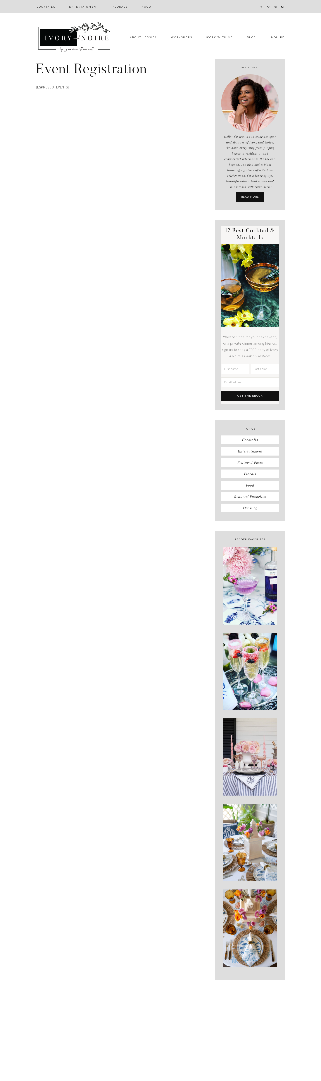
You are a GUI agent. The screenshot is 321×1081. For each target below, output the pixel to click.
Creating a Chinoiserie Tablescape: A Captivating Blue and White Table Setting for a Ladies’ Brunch (250, 947)
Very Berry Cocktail (250, 699)
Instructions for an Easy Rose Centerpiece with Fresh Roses (250, 780)
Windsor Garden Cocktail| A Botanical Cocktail (250, 609)
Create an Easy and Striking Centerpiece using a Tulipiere (250, 866)
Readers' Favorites (250, 496)
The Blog (250, 508)
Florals (250, 474)
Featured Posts (250, 462)
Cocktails (250, 440)
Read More (250, 196)
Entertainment (250, 451)
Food (250, 485)
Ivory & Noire (74, 37)
